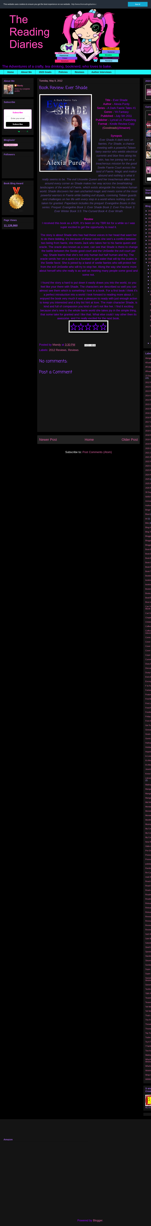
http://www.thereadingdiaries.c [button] (83, 4)
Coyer (147, 655)
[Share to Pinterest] (94, 345)
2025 (147, 479)
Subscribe (18, 124)
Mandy (20, 86)
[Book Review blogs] (16, 212)
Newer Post (48, 439)
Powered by (12, 131)
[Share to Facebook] (92, 345)
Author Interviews (101, 72)
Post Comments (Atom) (97, 452)
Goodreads (110, 127)
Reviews (79, 72)
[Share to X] (90, 345)
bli (146, 519)
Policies (63, 72)
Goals (147, 734)
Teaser (148, 998)
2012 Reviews (57, 350)
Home (10, 72)
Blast (147, 514)
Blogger (97, 1220)
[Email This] (85, 345)
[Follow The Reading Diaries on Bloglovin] (11, 146)
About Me (26, 72)
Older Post (130, 439)
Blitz (147, 523)
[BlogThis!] (88, 345)
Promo (148, 855)
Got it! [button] (137, 4)
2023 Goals (45, 72)
